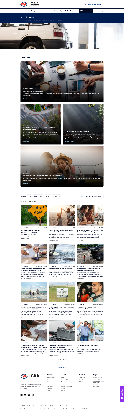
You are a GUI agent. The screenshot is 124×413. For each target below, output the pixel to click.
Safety (33, 11)
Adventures (24, 11)
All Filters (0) (56, 196)
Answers (41, 11)
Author (48, 196)
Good (49, 11)
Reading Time (38, 196)
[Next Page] (66, 360)
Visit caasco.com (85, 11)
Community (58, 11)
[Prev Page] (58, 360)
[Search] (103, 11)
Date (29, 196)
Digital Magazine (70, 11)
